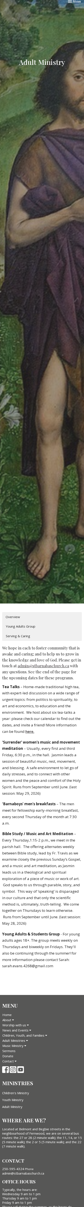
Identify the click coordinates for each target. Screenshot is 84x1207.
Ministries (17, 1083)
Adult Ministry (12, 1107)
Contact (8, 1061)
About (7, 1020)
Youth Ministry (12, 1100)
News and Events (15, 1030)
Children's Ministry (15, 1093)
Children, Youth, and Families (23, 1035)
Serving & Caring (18, 636)
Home (7, 1015)
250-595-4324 (13, 1169)
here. (29, 731)
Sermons (9, 1051)
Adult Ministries (14, 1040)
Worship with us (14, 1025)
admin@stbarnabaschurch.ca (43, 665)
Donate (7, 1056)
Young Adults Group (20, 626)
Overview (13, 617)
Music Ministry (13, 1046)
